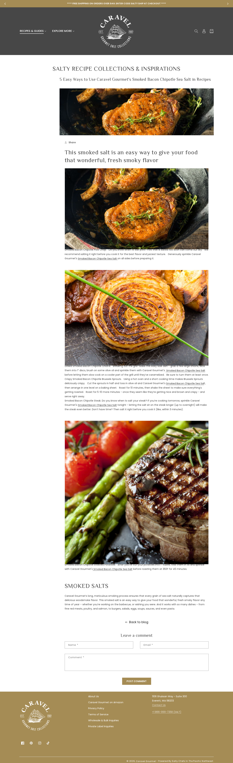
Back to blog (138, 622)
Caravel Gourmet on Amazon (105, 702)
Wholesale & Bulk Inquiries (103, 720)
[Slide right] (227, 3)
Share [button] (72, 142)
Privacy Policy (96, 708)
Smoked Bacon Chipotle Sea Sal (185, 383)
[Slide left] (5, 3)
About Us (93, 696)
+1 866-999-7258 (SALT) (166, 712)
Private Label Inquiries (101, 726)
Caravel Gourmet (146, 761)
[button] (33, 31)
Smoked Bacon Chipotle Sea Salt (98, 258)
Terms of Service (98, 714)
